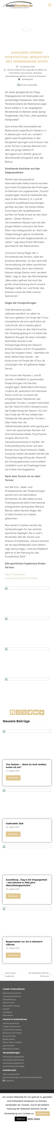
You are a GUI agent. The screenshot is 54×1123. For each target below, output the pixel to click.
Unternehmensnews (12, 996)
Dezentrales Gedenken (9, 975)
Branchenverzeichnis (12, 993)
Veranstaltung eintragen (14, 1066)
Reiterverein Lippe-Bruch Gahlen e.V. (31, 69)
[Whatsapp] (18, 712)
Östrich (10, 69)
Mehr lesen (33, 1118)
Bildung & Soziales (11, 1048)
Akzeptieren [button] (42, 1113)
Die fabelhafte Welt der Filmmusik (36, 975)
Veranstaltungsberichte (13, 1063)
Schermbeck (14, 73)
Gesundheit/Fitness (11, 1005)
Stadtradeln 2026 (14, 823)
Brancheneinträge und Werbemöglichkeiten (22, 1077)
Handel (6, 1009)
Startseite (37, 73)
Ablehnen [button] (20, 1119)
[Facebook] (12, 712)
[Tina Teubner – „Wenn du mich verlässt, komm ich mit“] (27, 744)
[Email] (35, 712)
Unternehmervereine (12, 1029)
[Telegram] (30, 712)
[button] (49, 5)
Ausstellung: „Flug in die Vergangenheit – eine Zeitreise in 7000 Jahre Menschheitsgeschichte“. (26, 882)
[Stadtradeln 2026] (27, 803)
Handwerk (7, 1012)
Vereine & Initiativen (37, 76)
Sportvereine (26, 73)
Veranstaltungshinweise (13, 1059)
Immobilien (8, 1015)
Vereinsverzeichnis (11, 1023)
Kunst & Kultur (9, 1036)
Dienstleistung (9, 999)
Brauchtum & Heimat (12, 1032)
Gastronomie (8, 1002)
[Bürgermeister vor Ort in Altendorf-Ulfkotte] (27, 922)
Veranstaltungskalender (13, 1056)
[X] (24, 712)
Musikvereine (9, 1039)
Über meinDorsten (11, 1074)
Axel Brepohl (27, 79)
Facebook (9, 1080)
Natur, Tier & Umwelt (12, 1042)
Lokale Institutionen (12, 1026)
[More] (41, 712)
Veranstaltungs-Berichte (16, 76)
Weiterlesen (13, 777)
